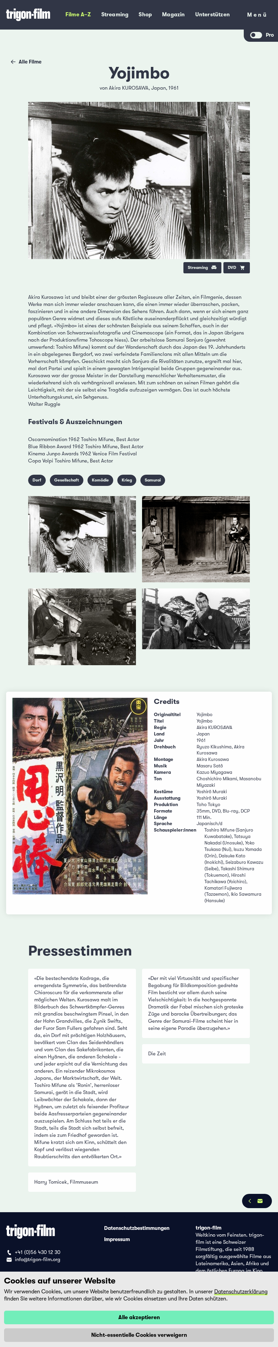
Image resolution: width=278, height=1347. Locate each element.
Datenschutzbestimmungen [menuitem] (137, 1228)
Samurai (153, 480)
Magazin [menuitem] (173, 15)
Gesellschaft (66, 480)
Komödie (100, 480)
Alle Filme (30, 62)
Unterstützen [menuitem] (212, 15)
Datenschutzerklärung (240, 1292)
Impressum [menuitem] (117, 1239)
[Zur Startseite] (28, 14)
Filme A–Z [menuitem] (78, 15)
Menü (257, 16)
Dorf (37, 480)
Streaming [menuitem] (115, 15)
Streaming (198, 267)
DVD (232, 267)
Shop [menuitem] (145, 15)
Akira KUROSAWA (128, 88)
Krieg (127, 480)
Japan (158, 88)
